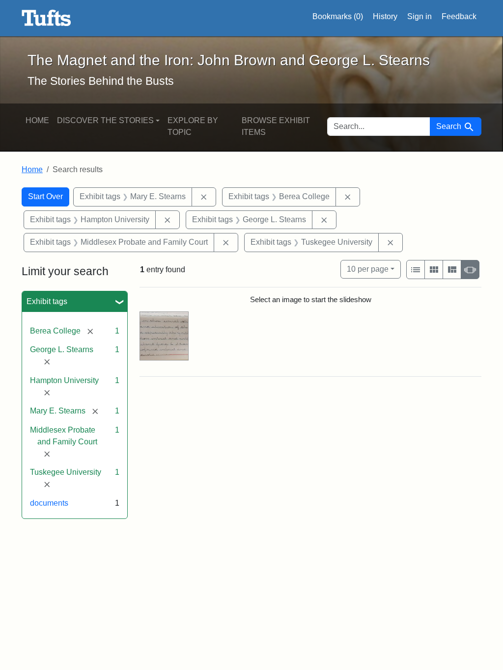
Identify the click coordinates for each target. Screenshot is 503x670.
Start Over (45, 196)
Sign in (419, 16)
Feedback (459, 16)
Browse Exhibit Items (276, 126)
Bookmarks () (337, 16)
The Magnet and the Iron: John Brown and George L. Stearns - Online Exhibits (46, 18)
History (385, 16)
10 (368, 268)
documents (49, 503)
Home (37, 120)
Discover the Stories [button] (105, 120)
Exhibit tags (47, 301)
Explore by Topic (193, 126)
